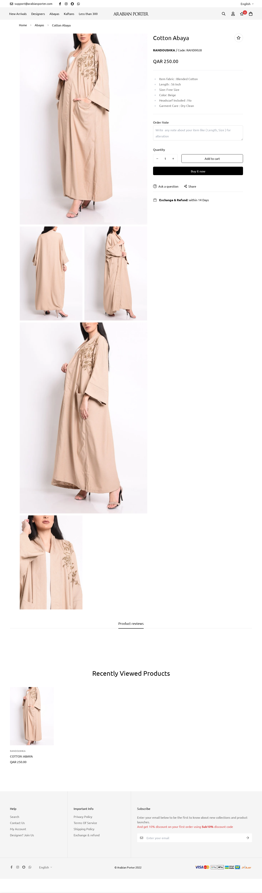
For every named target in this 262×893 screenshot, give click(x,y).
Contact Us (17, 823)
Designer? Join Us (22, 835)
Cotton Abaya (21, 756)
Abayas (54, 14)
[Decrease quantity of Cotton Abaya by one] (157, 158)
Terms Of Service (85, 823)
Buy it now (198, 171)
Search (14, 816)
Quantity (159, 149)
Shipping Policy (84, 829)
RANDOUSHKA (164, 50)
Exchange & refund (87, 835)
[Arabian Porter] (131, 13)
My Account (18, 829)
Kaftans (69, 14)
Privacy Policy (83, 816)
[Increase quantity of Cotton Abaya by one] (173, 158)
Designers (38, 14)
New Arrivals (18, 14)
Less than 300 (88, 14)
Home (23, 25)
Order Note (161, 122)
